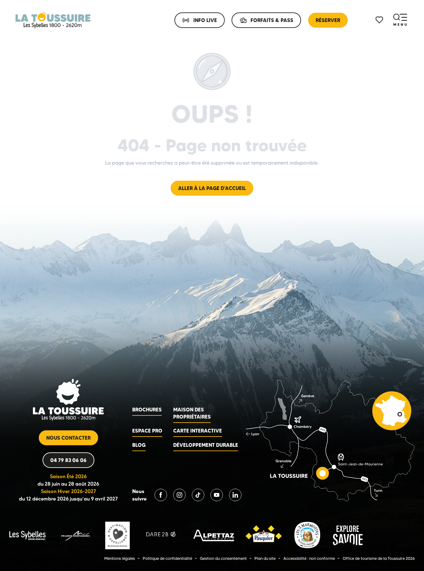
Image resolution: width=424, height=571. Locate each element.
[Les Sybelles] (27, 535)
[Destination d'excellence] (117, 535)
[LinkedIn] (235, 495)
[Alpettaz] (213, 535)
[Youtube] (217, 495)
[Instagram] (179, 495)
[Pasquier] (264, 535)
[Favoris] (380, 20)
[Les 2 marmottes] (307, 535)
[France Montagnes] (75, 535)
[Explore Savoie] (348, 535)
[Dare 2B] (161, 535)
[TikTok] (198, 495)
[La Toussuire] (53, 20)
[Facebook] (161, 495)
